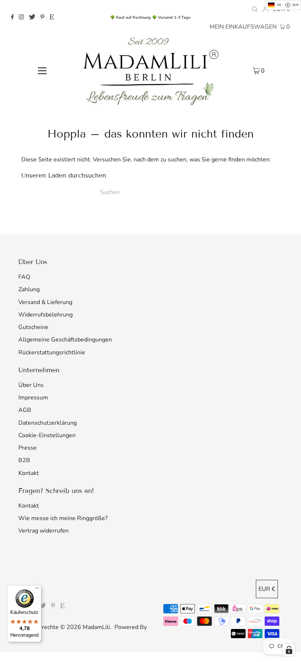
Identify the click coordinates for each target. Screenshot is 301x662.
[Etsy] (52, 17)
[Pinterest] (42, 17)
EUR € (266, 589)
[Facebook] (12, 17)
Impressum (33, 398)
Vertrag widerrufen (43, 531)
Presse (27, 448)
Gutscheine (33, 327)
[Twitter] (32, 17)
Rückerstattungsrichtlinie (51, 352)
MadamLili (96, 627)
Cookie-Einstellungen (47, 435)
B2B (24, 460)
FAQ (24, 277)
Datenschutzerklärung (47, 423)
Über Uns (31, 385)
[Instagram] (21, 17)
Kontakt (28, 473)
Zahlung (29, 289)
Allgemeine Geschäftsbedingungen (65, 340)
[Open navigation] (42, 70)
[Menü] (37, 589)
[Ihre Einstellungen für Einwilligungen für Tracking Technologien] (289, 650)
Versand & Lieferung (45, 302)
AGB (24, 410)
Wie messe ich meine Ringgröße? (63, 518)
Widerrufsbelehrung (45, 315)
